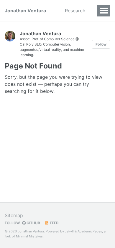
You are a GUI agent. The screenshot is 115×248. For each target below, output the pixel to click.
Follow (101, 44)
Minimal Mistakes (29, 236)
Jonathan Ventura (25, 11)
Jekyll (69, 231)
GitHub (33, 223)
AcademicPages (90, 231)
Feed (54, 223)
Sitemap (14, 215)
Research (75, 11)
